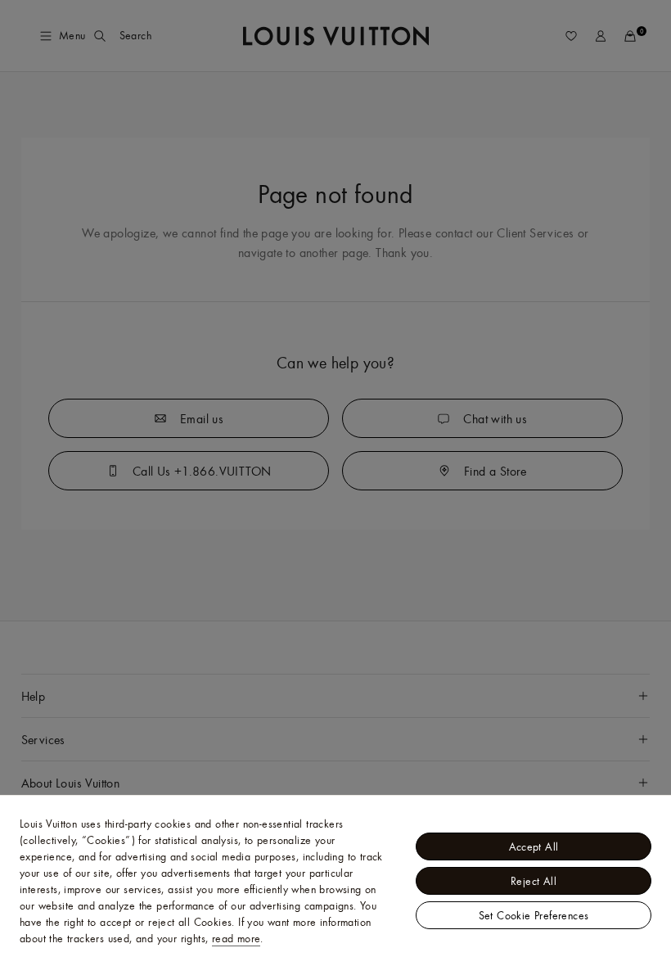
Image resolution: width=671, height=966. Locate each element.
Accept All (534, 846)
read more (236, 938)
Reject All (533, 880)
